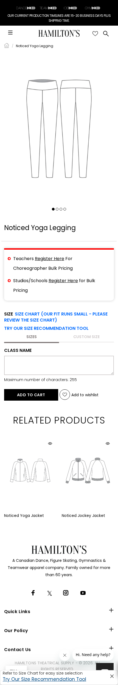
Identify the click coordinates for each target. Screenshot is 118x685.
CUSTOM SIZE (86, 336)
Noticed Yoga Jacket (24, 515)
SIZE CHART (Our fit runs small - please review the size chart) (56, 317)
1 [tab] (53, 209)
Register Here (49, 258)
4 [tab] (64, 209)
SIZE (56, 317)
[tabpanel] (59, 128)
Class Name (18, 350)
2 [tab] (57, 209)
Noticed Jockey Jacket (83, 515)
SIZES (31, 336)
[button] (46, 328)
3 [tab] (61, 209)
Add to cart (31, 395)
